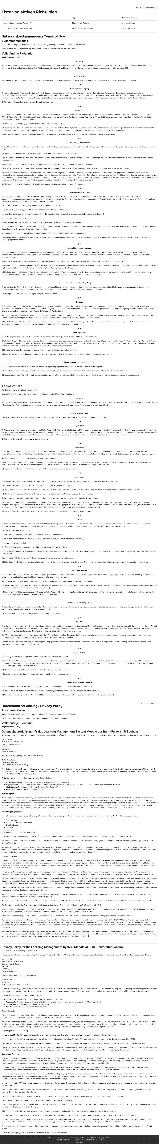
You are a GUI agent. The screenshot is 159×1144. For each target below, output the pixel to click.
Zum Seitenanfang (148, 703)
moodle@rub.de (55, 850)
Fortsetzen (80, 1142)
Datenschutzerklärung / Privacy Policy (92, 1139)
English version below (10, 57)
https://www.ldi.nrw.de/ (78, 936)
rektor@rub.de (12, 751)
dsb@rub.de (12, 762)
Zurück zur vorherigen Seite (146, 8)
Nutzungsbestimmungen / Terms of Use (67, 1139)
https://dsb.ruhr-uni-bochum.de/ (14, 765)
